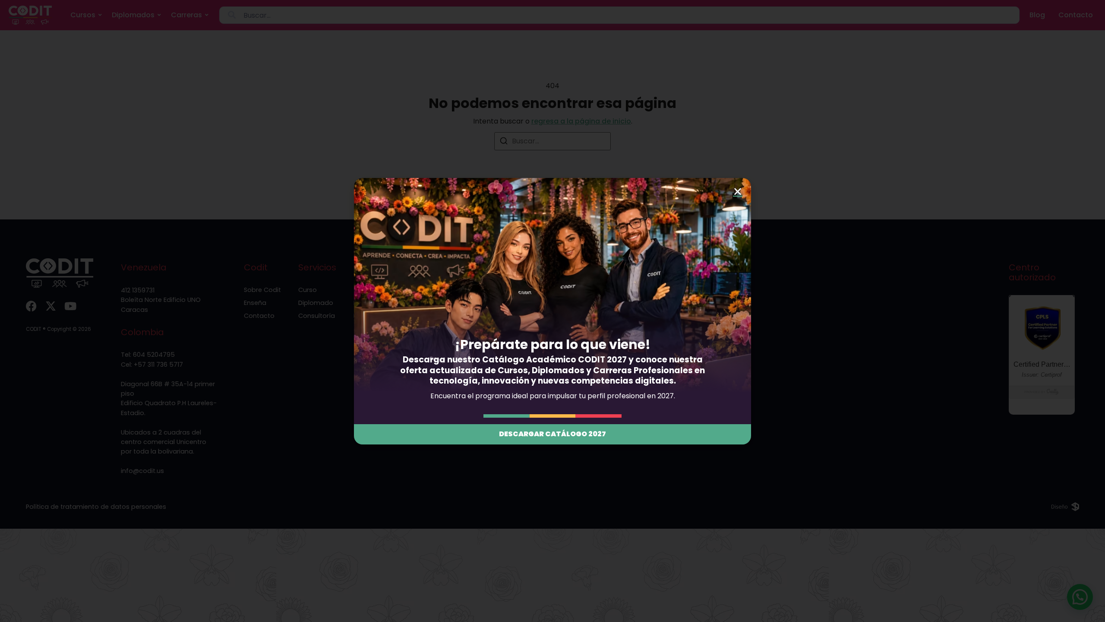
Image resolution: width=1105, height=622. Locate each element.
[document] (552, 311)
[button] (737, 191)
